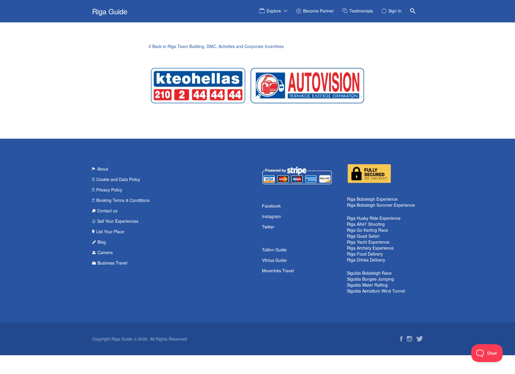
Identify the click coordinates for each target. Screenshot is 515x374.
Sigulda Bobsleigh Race (369, 273)
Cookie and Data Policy (118, 179)
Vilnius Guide (274, 260)
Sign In (394, 11)
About (102, 169)
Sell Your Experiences (117, 221)
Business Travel (112, 263)
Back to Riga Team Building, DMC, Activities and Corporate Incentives (218, 46)
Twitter (268, 227)
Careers (105, 252)
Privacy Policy (109, 190)
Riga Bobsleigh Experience (372, 199)
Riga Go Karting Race (367, 230)
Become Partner (318, 11)
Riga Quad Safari (363, 236)
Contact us (107, 211)
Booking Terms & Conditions (123, 200)
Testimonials (361, 11)
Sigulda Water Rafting (367, 285)
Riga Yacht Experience (368, 242)
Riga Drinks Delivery (366, 260)
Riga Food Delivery (365, 254)
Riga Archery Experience (370, 248)
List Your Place (110, 231)
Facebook (271, 206)
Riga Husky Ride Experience (374, 218)
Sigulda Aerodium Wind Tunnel (376, 291)
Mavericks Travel (278, 270)
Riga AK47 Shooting (366, 224)
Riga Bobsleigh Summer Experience (381, 205)
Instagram (271, 216)
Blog (101, 242)
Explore (274, 11)
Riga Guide (109, 11)
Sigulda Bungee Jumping (370, 279)
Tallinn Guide (274, 250)
